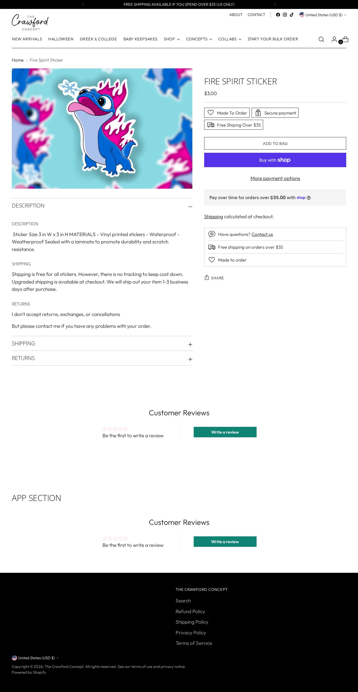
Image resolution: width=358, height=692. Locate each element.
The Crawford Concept (64, 666)
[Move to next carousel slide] (341, 472)
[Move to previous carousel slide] (329, 473)
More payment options (275, 178)
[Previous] (83, 4)
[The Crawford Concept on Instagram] (285, 14)
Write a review (225, 432)
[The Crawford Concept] (30, 22)
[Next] (274, 4)
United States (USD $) (324, 14)
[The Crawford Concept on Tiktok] (291, 14)
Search (183, 600)
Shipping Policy (192, 622)
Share (217, 277)
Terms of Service (194, 643)
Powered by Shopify (29, 672)
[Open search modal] (321, 39)
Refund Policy (190, 611)
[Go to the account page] (332, 39)
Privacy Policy (191, 632)
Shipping (213, 216)
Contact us (262, 234)
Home (18, 60)
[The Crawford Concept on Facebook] (278, 14)
